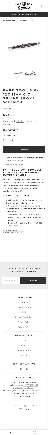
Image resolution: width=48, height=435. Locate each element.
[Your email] (11, 280)
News (24, 340)
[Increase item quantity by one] (11, 140)
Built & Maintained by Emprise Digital (24, 406)
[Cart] (42, 6)
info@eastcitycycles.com (24, 388)
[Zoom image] (24, 47)
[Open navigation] (6, 6)
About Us (24, 302)
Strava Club (24, 355)
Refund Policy (24, 327)
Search (24, 345)
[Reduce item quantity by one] (4, 140)
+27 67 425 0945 (30, 385)
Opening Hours (24, 307)
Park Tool (7, 109)
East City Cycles (26, 409)
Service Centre (24, 350)
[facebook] (21, 368)
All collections (9, 21)
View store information (14, 164)
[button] (8, 47)
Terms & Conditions (24, 317)
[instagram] (27, 368)
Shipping (20, 121)
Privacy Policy (24, 322)
